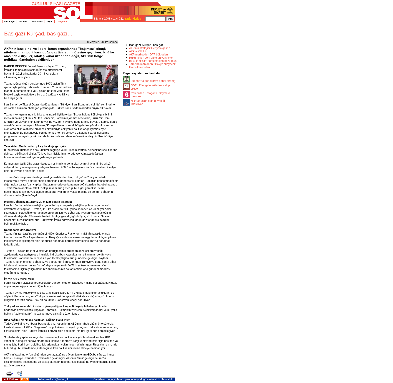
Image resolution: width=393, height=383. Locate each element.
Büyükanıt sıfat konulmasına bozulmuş (152, 61)
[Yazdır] (8, 372)
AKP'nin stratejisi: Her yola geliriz (149, 48)
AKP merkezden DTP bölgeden (148, 54)
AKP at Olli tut (137, 51)
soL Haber (134, 18)
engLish (61, 21)
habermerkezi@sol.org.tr (53, 379)
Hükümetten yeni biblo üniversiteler (151, 57)
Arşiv (50, 21)
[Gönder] (18, 372)
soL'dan (23, 21)
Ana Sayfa (9, 21)
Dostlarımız (37, 21)
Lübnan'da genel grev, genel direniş (153, 81)
